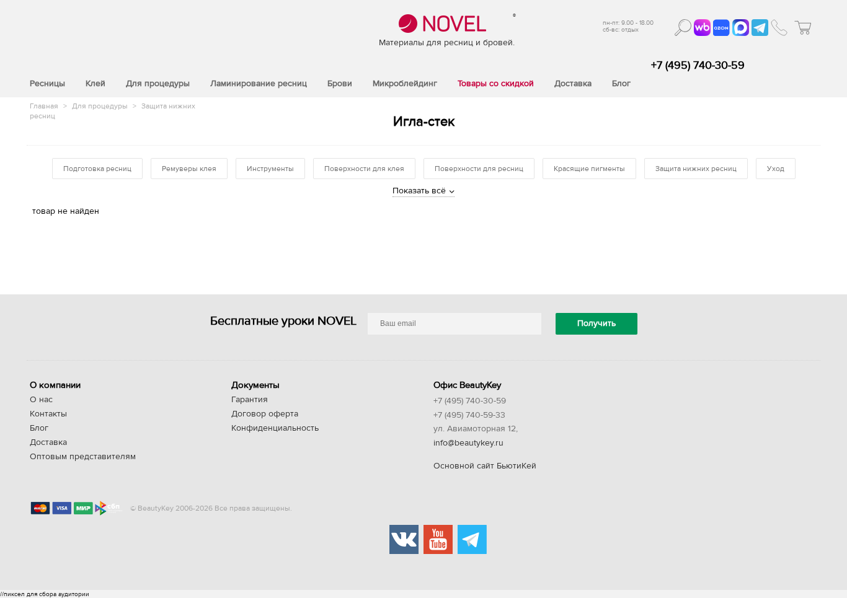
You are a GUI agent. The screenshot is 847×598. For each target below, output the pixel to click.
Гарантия (249, 399)
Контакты (48, 414)
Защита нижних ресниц (696, 169)
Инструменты (270, 169)
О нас (41, 399)
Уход (775, 169)
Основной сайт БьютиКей (484, 466)
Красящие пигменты (589, 169)
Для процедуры (101, 106)
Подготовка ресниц (97, 169)
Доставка (48, 442)
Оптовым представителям (83, 456)
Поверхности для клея (364, 169)
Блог (39, 428)
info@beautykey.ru (468, 443)
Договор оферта (264, 414)
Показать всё (419, 190)
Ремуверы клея (189, 169)
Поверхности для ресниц (479, 169)
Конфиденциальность (275, 428)
